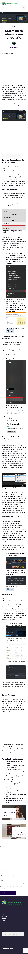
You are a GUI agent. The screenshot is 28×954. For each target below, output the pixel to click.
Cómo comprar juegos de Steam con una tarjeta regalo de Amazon (16, 790)
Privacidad (4, 944)
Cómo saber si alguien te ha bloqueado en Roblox (9, 814)
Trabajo (4, 918)
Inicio (3, 914)
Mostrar (18, 156)
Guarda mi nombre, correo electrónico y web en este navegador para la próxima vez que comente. (14, 886)
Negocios (4, 916)
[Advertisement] (14, 70)
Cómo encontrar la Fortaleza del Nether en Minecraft (19, 832)
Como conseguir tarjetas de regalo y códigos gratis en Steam (14, 800)
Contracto (4, 946)
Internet (4, 920)
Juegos (14, 26)
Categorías (4, 931)
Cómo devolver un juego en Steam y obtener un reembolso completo (15, 772)
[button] (18, 7)
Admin (16, 47)
